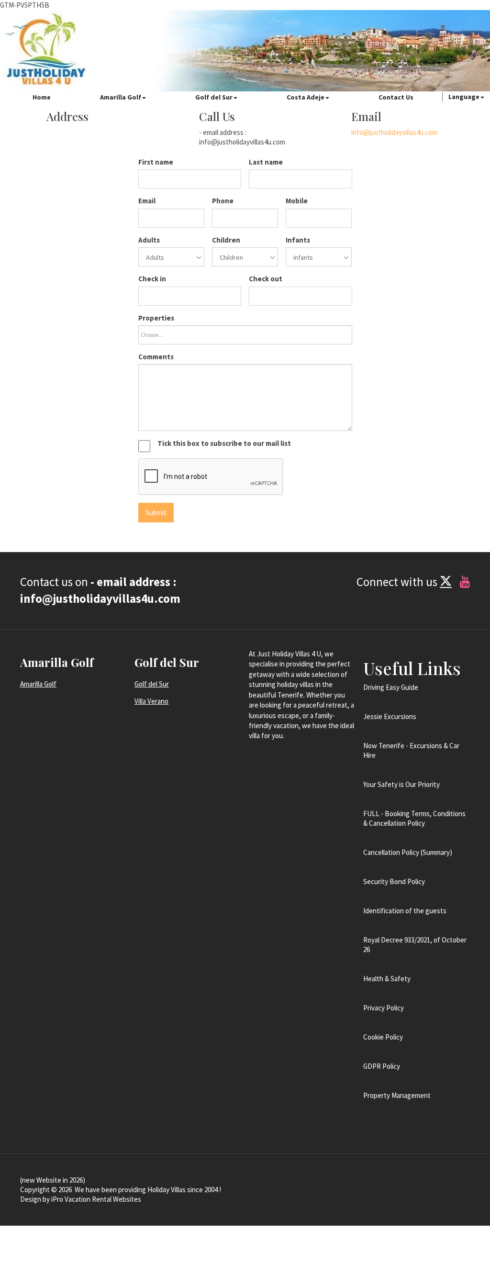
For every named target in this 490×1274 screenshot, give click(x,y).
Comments (156, 356)
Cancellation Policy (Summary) (407, 852)
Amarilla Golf (120, 97)
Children (226, 239)
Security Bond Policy (394, 881)
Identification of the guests (404, 910)
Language (463, 96)
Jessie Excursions (389, 716)
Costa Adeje (305, 97)
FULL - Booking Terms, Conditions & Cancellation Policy (414, 818)
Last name (266, 161)
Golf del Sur (214, 97)
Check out (265, 278)
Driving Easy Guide (390, 687)
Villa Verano (151, 701)
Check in (152, 278)
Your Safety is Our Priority (401, 784)
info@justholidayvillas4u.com (394, 132)
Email (147, 200)
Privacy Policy (383, 1007)
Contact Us (396, 97)
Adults (149, 239)
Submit (156, 512)
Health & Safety (387, 978)
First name (155, 161)
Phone (223, 200)
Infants (298, 239)
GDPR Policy (381, 1066)
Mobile (297, 200)
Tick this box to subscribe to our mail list (224, 443)
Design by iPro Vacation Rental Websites (80, 1199)
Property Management (397, 1095)
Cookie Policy (383, 1036)
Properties (156, 317)
